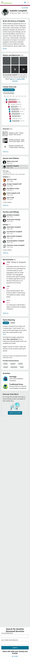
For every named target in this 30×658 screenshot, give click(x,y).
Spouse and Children (9, 89)
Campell (6, 367)
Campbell (6, 323)
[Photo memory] (6, 61)
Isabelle (13, 323)
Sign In (12, 79)
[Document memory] (15, 69)
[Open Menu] (28, 2)
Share (26, 8)
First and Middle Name (7, 633)
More (5, 49)
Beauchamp (14, 367)
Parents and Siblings (9, 93)
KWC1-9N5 (25, 13)
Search (15, 648)
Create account (15, 413)
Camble (5, 363)
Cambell (20, 363)
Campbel (13, 363)
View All (6, 152)
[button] (15, 133)
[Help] (25, 2)
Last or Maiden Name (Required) (9, 640)
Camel (21, 367)
